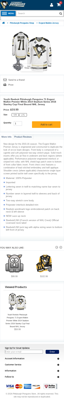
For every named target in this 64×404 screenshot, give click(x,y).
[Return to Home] (3, 23)
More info (6, 136)
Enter (52, 352)
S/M (15, 115)
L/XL (23, 115)
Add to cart (46, 124)
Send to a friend (16, 80)
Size (5, 115)
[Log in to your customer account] (51, 5)
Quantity (7, 123)
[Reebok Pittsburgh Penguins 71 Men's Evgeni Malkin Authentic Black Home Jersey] (14, 263)
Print (10, 85)
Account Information (14, 358)
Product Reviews (23, 136)
